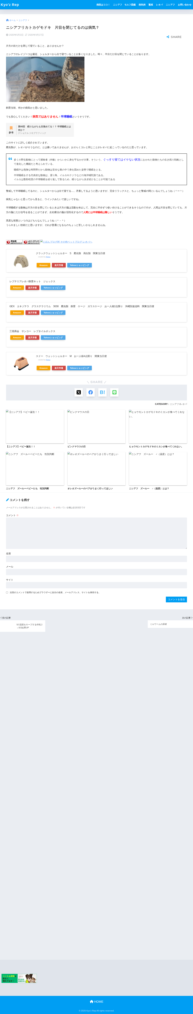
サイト (9, 580)
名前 (8, 553)
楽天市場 (59, 265)
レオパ (159, 4)
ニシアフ (170, 4)
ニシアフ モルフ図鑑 (124, 4)
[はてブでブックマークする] (102, 392)
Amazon (43, 265)
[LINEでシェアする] (114, 392)
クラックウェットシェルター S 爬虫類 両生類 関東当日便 (70, 253)
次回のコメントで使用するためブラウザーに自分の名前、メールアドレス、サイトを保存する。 (55, 592)
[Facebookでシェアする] (90, 392)
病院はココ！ (103, 4)
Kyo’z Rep (10, 5)
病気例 (142, 4)
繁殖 (151, 4)
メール (9, 566)
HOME (98, 1001)
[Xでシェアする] (78, 392)
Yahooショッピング (79, 265)
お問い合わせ (184, 4)
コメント (12, 515)
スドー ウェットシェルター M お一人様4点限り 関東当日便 (71, 356)
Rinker (48, 257)
